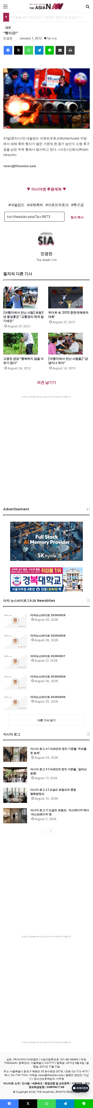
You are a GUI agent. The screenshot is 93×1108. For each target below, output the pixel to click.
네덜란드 (17, 205)
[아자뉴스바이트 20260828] (15, 641)
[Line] (49, 50)
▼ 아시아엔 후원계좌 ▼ (46, 189)
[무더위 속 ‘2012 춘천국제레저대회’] (69, 297)
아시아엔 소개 (11, 1083)
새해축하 (36, 205)
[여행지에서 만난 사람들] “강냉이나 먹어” (68, 360)
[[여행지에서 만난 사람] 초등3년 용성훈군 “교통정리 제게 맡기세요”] (24, 297)
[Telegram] (39, 50)
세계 (8, 27)
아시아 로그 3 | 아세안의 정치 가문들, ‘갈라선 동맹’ (58, 771)
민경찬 (7, 38)
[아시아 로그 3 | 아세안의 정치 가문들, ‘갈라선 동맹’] (15, 774)
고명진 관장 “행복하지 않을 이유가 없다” (23, 360)
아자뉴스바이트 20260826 (48, 676)
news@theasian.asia (19, 166)
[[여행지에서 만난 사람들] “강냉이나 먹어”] (69, 344)
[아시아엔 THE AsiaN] (46, 6)
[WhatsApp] (28, 50)
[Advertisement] (46, 447)
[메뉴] (5, 8)
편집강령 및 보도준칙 (57, 1083)
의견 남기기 (46, 382)
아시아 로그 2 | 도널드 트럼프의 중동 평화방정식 (53, 792)
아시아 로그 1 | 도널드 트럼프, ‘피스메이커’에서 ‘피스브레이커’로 (59, 812)
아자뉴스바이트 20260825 (48, 697)
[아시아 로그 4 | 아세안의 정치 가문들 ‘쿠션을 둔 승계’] (15, 754)
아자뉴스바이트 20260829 (48, 615)
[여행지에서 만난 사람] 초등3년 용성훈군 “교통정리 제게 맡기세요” (23, 316)
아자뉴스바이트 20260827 (47, 656)
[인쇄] (70, 50)
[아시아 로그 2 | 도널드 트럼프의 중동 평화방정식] (15, 795)
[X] (18, 50)
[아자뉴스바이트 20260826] (15, 682)
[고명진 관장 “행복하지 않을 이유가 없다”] (24, 344)
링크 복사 (77, 217)
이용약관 (77, 1083)
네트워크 (37, 1083)
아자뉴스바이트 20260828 (48, 636)
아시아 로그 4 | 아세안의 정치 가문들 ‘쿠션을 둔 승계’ (58, 751)
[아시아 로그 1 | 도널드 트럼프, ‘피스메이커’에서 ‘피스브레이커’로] (15, 815)
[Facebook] (8, 50)
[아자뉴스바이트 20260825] (15, 702)
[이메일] (60, 50)
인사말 (26, 1083)
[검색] (87, 8)
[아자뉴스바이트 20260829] (15, 620)
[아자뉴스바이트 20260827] (15, 661)
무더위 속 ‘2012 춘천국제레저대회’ (68, 314)
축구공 (78, 205)
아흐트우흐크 (58, 205)
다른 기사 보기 (46, 720)
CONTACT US (55, 1087)
